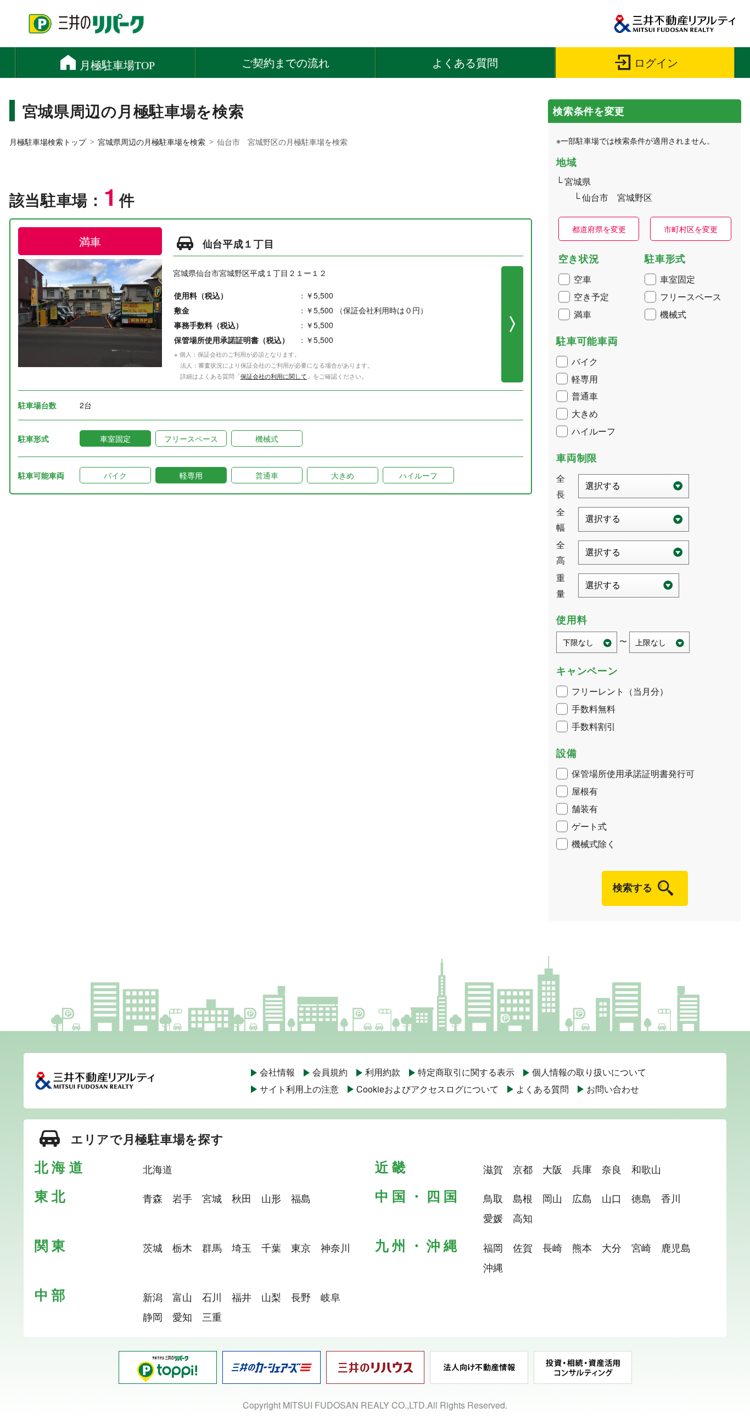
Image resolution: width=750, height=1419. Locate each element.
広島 (582, 1198)
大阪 (552, 1169)
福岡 (493, 1247)
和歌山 (646, 1169)
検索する (632, 887)
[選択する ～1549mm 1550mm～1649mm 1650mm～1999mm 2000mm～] (633, 552)
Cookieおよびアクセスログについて (427, 1089)
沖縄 (493, 1267)
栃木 (182, 1247)
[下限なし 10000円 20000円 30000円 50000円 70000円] (586, 642)
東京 (301, 1247)
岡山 (552, 1198)
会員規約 (330, 1072)
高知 (523, 1217)
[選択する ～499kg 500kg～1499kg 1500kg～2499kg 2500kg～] (628, 585)
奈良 (612, 1169)
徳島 (641, 1198)
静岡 (153, 1316)
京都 (523, 1169)
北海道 (157, 1169)
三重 (212, 1316)
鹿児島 (676, 1247)
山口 (612, 1198)
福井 (241, 1297)
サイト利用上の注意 (299, 1089)
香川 (671, 1198)
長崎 (552, 1247)
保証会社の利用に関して (273, 375)
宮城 (212, 1198)
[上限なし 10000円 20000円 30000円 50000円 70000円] (659, 642)
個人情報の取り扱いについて (589, 1072)
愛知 (182, 1316)
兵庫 (582, 1169)
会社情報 (277, 1072)
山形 (271, 1198)
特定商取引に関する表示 (466, 1072)
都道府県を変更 (599, 228)
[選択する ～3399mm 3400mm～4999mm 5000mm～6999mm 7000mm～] (633, 486)
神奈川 (335, 1247)
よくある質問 (542, 1089)
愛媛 (493, 1217)
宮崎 (641, 1247)
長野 (301, 1297)
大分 (612, 1247)
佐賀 (523, 1247)
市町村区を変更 (691, 228)
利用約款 (382, 1072)
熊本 (582, 1247)
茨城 (153, 1247)
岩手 (182, 1198)
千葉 (271, 1247)
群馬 (212, 1247)
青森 (153, 1198)
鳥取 (493, 1198)
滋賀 (493, 1169)
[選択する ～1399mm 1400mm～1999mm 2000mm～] (633, 519)
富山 (182, 1297)
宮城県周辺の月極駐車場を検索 (151, 141)
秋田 (241, 1198)
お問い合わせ (612, 1089)
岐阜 (330, 1297)
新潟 (153, 1297)
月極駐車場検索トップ (47, 141)
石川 (212, 1297)
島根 (523, 1198)
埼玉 (241, 1247)
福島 (301, 1198)
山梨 (271, 1297)
